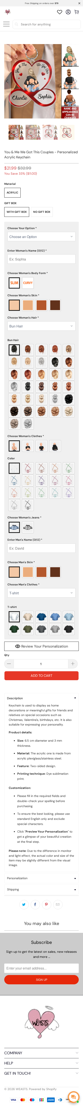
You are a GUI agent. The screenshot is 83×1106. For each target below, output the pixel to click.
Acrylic (12, 192)
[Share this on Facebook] (35, 904)
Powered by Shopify (43, 1089)
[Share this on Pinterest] (46, 904)
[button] (41, 228)
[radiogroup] (41, 283)
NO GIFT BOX (41, 212)
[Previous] (7, 81)
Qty (6, 655)
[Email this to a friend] (58, 904)
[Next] (75, 81)
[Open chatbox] (74, 1097)
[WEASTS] (7, 12)
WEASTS (21, 1089)
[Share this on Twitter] (24, 904)
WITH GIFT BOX (17, 212)
